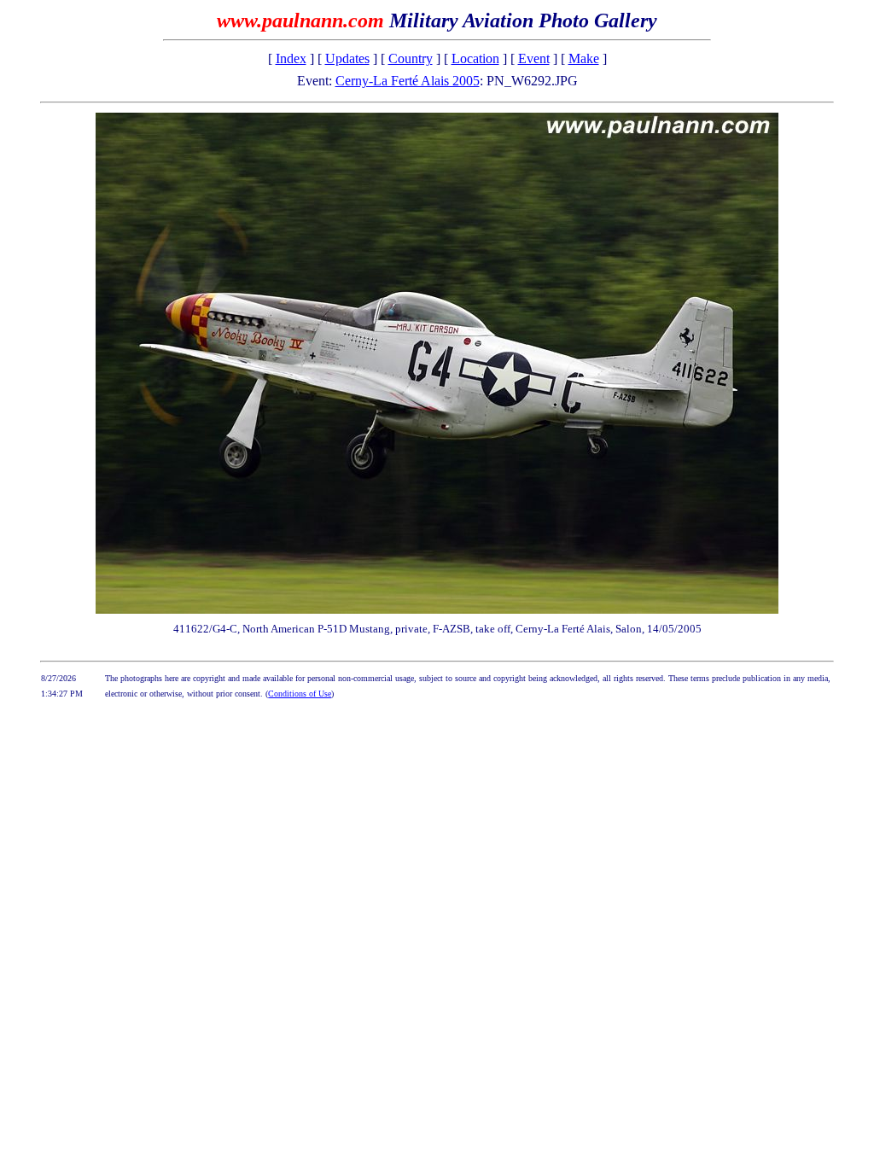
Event (534, 58)
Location (475, 58)
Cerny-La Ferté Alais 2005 (407, 80)
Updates (347, 58)
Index (291, 58)
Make (583, 58)
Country (410, 58)
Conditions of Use (299, 693)
